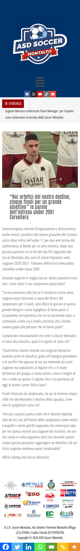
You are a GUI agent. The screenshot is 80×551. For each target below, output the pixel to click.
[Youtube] (40, 94)
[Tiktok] (46, 94)
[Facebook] (27, 94)
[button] (40, 82)
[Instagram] (34, 94)
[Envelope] (53, 94)
